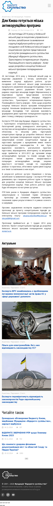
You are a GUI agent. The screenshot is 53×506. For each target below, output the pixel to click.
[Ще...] (26, 459)
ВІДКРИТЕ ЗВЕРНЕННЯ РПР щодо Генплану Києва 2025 (24, 434)
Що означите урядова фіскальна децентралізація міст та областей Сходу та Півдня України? (24, 447)
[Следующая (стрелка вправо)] (4, 505)
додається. (6, 231)
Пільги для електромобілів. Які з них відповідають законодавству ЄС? (21, 346)
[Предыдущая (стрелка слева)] (1, 505)
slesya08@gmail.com (10, 218)
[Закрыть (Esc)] (1, 502)
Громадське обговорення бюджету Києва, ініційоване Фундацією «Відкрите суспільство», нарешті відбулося (26, 421)
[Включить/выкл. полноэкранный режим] (6, 502)
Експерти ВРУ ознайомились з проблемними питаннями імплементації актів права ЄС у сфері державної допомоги (25, 294)
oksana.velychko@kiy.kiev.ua (35, 215)
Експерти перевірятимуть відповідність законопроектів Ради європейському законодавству (22, 399)
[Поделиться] (4, 502)
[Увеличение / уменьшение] (9, 502)
